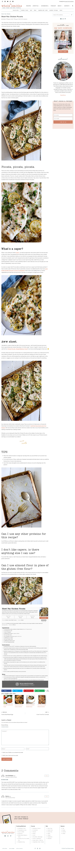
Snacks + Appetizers (37, 838)
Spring (63, 830)
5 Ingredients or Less (22, 830)
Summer (64, 831)
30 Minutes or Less (21, 828)
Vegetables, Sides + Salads (43, 10)
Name (4, 748)
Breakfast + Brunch (24, 10)
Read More (63, 95)
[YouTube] (8, 1)
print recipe (43, 617)
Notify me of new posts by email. (10, 755)
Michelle (4, 19)
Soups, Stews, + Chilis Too (38, 840)
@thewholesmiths (25, 684)
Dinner (35, 10)
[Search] (71, 14)
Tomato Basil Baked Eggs (7, 713)
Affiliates (4, 848)
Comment (4, 731)
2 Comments (25, 19)
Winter (63, 833)
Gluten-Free (50, 830)
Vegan (49, 835)
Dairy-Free (50, 828)
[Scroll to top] (72, 846)
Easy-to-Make (21, 831)
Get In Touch (19, 848)
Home (2, 13)
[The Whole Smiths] (11, 5)
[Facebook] (13, 1)
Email (28, 748)
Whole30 (49, 838)
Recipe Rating (4, 725)
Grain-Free (50, 831)
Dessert (61, 10)
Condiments (35, 830)
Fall (63, 828)
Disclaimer (11, 848)
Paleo (49, 833)
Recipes (28, 5)
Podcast (53, 5)
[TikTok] (10, 1)
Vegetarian (50, 836)
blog (5, 13)
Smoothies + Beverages (53, 10)
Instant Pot (20, 833)
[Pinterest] (5, 1)
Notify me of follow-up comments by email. (13, 752)
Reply (47, 775)
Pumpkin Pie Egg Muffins (69, 1)
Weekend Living (21, 841)
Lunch (31, 10)
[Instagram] (2, 1)
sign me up (63, 121)
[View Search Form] (73, 6)
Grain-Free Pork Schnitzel (43, 713)
